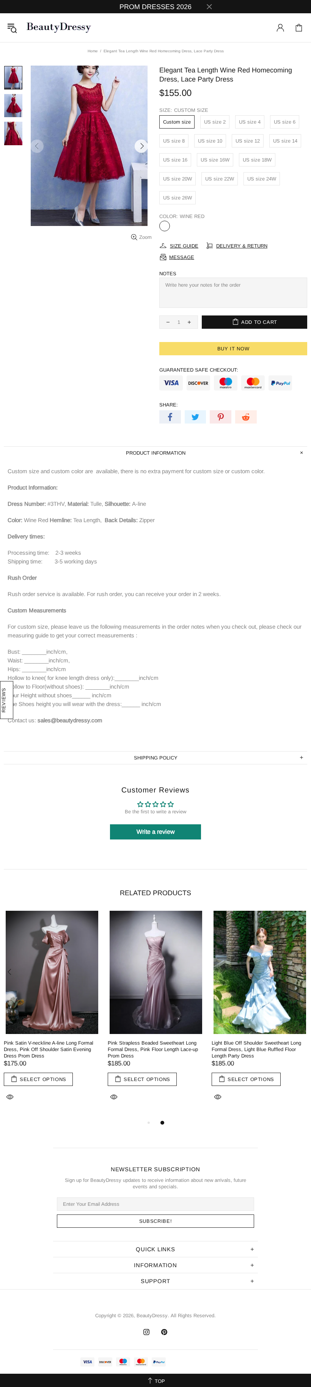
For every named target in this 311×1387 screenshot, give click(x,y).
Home (93, 51)
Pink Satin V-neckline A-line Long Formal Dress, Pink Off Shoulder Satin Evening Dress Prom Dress (48, 1049)
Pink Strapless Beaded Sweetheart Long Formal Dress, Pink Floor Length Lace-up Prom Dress (153, 1049)
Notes (167, 273)
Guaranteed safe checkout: (198, 370)
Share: (168, 405)
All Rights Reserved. (193, 1315)
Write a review (156, 831)
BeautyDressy (58, 27)
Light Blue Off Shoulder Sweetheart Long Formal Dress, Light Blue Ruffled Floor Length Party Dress (256, 1049)
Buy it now (233, 348)
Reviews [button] (3, 700)
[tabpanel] (52, 1014)
